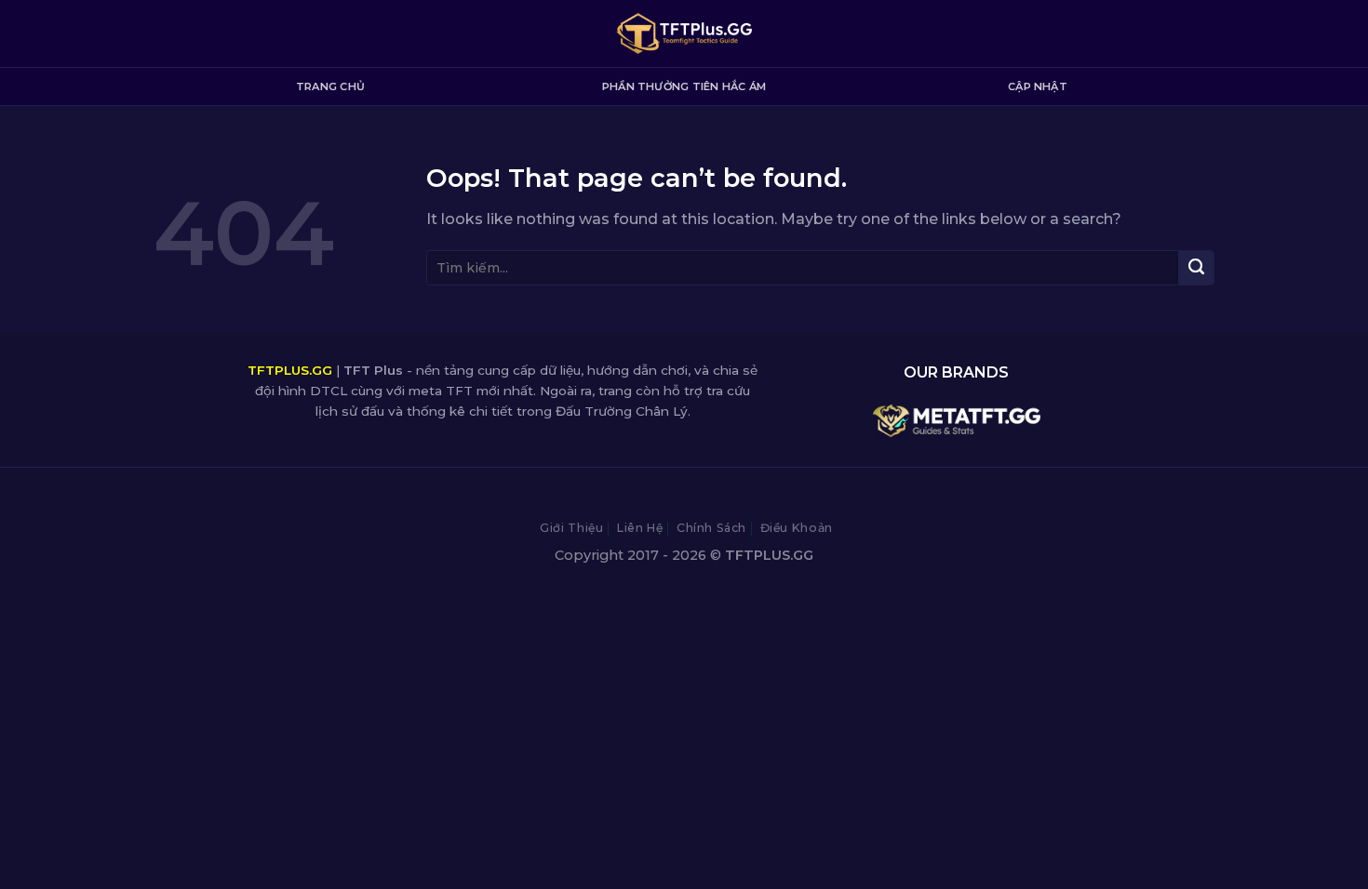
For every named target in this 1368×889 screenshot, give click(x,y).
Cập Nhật (1037, 86)
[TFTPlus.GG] (684, 33)
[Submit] (1196, 267)
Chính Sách (711, 528)
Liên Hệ (640, 528)
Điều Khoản (796, 528)
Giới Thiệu (571, 528)
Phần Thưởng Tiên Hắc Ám (684, 86)
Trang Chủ (330, 86)
